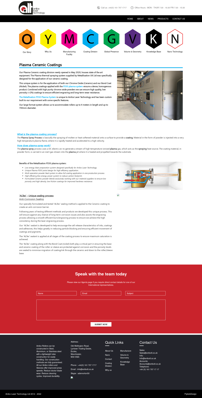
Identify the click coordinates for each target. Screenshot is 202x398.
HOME (130, 18)
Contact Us (178, 18)
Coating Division (108, 364)
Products (163, 18)
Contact (108, 359)
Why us (108, 370)
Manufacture (125, 350)
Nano (107, 354)
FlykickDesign (191, 394)
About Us (109, 350)
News (150, 18)
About (140, 18)
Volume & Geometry (124, 356)
